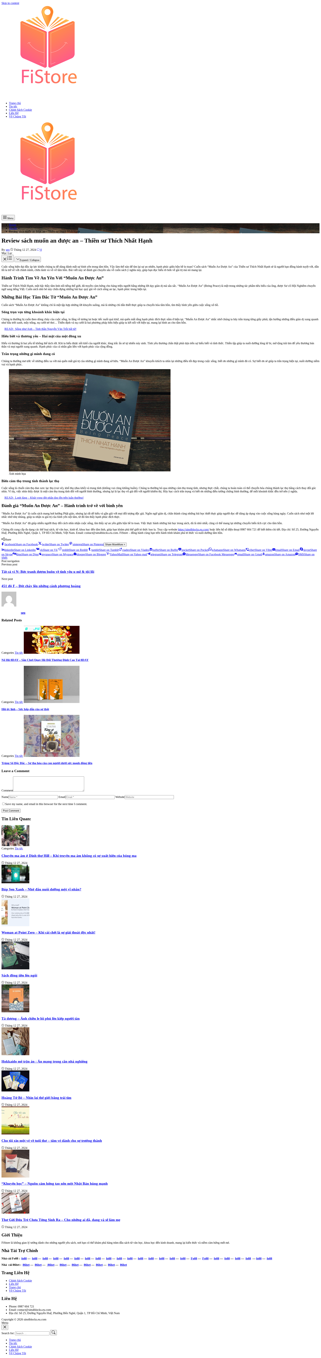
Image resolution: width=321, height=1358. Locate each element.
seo (23, 613)
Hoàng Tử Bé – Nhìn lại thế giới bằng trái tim (36, 1098)
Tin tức (19, 652)
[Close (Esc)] (4, 1327)
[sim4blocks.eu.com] (47, 96)
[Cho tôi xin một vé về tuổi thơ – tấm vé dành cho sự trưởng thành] (15, 1133)
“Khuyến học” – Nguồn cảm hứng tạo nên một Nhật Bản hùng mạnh (54, 1184)
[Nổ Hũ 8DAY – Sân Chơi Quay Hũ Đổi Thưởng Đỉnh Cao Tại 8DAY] (52, 652)
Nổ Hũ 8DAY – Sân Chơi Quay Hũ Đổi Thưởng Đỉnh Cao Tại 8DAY (45, 660)
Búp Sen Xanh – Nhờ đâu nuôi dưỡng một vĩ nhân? (41, 889)
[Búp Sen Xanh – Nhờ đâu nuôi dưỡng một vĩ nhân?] (15, 882)
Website (120, 797)
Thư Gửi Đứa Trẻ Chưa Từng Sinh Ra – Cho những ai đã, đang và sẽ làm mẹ (60, 1220)
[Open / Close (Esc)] (7, 258)
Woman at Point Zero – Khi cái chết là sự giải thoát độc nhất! (48, 932)
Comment (7, 790)
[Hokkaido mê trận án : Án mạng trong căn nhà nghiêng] (15, 1054)
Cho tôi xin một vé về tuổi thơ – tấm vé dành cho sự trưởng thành (51, 1141)
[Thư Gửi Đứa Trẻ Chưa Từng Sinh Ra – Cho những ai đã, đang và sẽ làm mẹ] (15, 1212)
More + (115, 544)
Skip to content (10, 3)
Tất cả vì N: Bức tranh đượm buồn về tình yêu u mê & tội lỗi (47, 572)
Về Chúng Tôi (17, 1290)
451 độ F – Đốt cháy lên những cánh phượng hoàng (41, 586)
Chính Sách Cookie (20, 1280)
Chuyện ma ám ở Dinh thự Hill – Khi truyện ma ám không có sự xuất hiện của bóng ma (69, 856)
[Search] (53, 1332)
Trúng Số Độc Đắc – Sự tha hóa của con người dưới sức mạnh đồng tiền (46, 763)
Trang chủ (15, 1287)
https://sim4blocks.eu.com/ (193, 529)
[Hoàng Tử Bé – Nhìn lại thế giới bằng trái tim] (15, 1090)
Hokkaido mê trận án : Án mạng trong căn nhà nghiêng (44, 1061)
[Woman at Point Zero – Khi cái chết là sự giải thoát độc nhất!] (15, 925)
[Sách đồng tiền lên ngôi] (15, 968)
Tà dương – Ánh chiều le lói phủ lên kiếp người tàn (40, 1018)
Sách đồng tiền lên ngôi (19, 975)
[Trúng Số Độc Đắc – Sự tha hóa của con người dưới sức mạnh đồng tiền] (52, 755)
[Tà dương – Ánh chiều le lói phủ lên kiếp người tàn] (15, 1011)
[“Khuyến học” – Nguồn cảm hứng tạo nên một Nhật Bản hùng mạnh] (15, 1176)
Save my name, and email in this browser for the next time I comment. (46, 804)
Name (5, 797)
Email (62, 797)
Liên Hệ (14, 1284)
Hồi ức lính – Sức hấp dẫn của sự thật (25, 709)
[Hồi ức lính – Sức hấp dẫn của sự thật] (52, 702)
